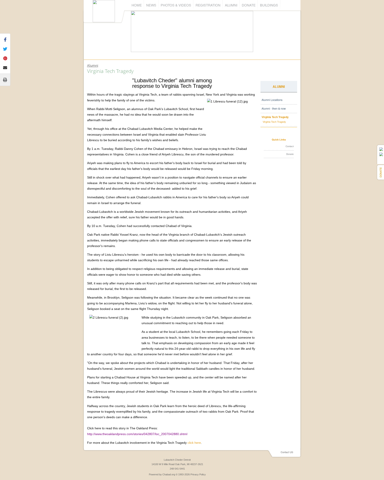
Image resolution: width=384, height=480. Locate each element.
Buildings (269, 5)
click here (194, 442)
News (151, 5)
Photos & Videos (176, 5)
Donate (249, 5)
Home (137, 5)
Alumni (231, 5)
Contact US (287, 452)
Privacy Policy (198, 474)
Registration (208, 5)
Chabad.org (168, 474)
